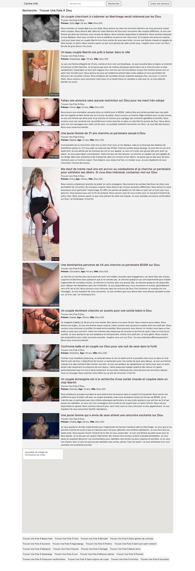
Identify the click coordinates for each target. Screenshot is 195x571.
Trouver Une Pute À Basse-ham (37, 538)
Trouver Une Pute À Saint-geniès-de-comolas (131, 538)
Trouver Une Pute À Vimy (66, 538)
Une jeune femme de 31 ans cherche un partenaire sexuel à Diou (103, 133)
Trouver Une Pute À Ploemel (129, 554)
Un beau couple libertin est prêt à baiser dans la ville (95, 52)
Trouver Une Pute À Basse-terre (125, 549)
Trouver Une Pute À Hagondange (67, 543)
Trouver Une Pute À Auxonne (36, 543)
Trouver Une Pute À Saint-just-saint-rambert (135, 543)
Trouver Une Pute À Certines (124, 559)
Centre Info (31, 3)
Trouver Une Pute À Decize (66, 549)
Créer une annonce (159, 3)
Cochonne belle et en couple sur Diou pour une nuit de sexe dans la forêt (109, 346)
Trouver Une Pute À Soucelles (155, 559)
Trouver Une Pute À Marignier (37, 549)
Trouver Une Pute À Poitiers (99, 543)
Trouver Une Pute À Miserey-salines (97, 554)
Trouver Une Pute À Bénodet (94, 538)
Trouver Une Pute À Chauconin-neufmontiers (44, 559)
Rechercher (113, 3)
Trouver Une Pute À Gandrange (37, 554)
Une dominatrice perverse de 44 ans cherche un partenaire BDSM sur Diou (110, 264)
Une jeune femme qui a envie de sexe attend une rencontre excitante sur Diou (112, 415)
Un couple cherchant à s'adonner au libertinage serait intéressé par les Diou (111, 16)
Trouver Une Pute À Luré (66, 554)
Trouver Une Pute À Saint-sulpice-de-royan (88, 559)
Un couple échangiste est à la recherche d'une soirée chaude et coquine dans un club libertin (114, 380)
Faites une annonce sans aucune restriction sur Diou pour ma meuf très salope (112, 100)
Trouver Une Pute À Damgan (94, 549)
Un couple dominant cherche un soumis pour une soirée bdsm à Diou (106, 310)
